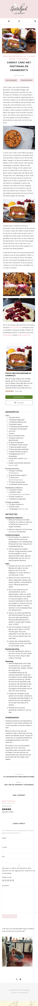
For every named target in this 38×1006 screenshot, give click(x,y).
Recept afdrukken (26, 80)
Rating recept (7, 877)
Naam (4, 838)
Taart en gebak (22, 59)
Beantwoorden (7, 806)
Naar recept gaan (11, 80)
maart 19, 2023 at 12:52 (8, 803)
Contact (13, 992)
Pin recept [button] (20, 403)
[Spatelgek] (19, 9)
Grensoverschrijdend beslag (14, 56)
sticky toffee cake (16, 327)
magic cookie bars (24, 335)
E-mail (4, 847)
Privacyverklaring (22, 992)
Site (3, 856)
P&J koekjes (7, 335)
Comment (5, 885)
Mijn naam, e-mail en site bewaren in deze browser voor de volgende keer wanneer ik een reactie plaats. (18, 870)
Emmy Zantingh (8, 801)
